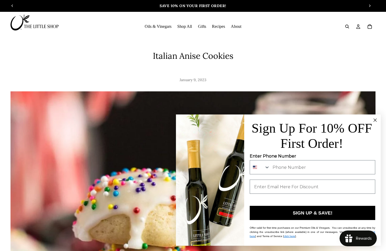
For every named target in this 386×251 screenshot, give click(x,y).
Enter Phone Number (273, 156)
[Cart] (369, 26)
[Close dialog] (375, 120)
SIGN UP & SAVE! (312, 213)
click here (289, 236)
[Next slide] (369, 6)
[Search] (347, 26)
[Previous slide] (12, 6)
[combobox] (260, 167)
